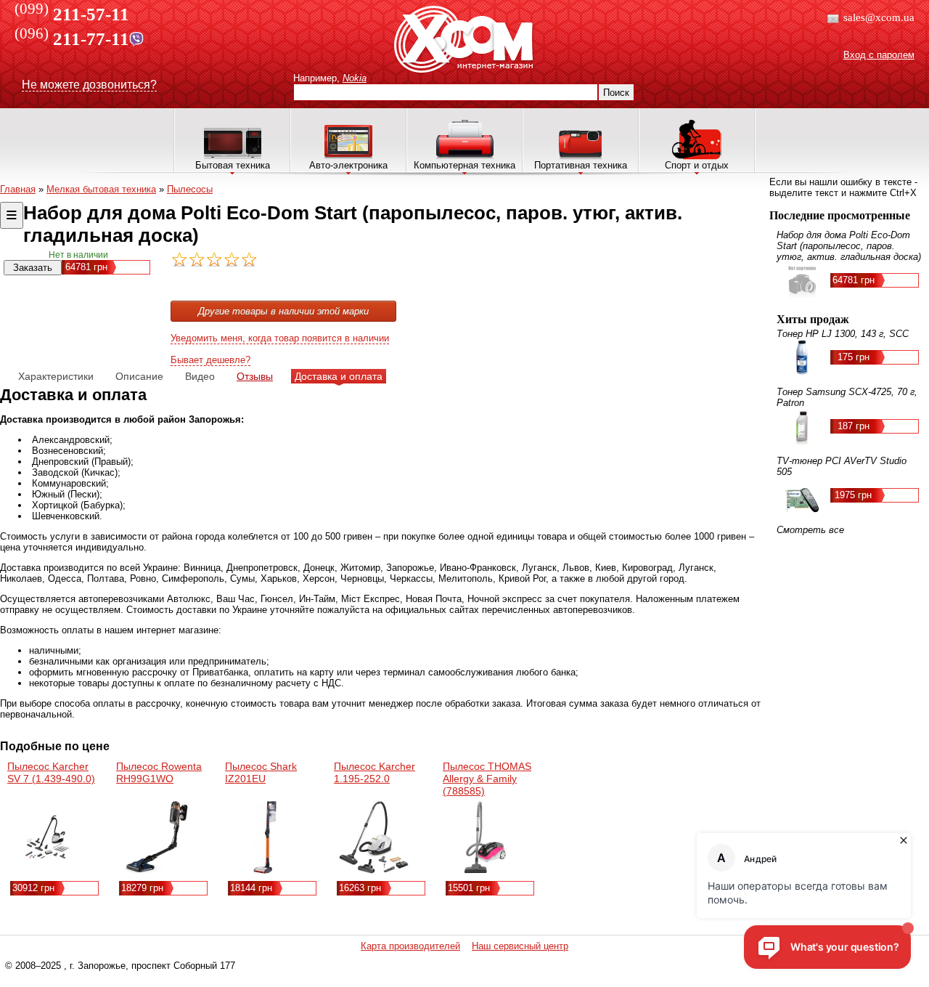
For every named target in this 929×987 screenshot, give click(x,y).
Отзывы (255, 376)
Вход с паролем (878, 54)
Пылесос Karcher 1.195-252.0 (374, 772)
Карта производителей (410, 946)
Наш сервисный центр (520, 946)
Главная (18, 189)
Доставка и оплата (338, 376)
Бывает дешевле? (210, 359)
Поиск (616, 92)
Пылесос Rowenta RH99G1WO (159, 772)
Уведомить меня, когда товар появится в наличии (280, 338)
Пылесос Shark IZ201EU (261, 772)
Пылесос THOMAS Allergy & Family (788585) (487, 778)
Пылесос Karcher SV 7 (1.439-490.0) (51, 772)
